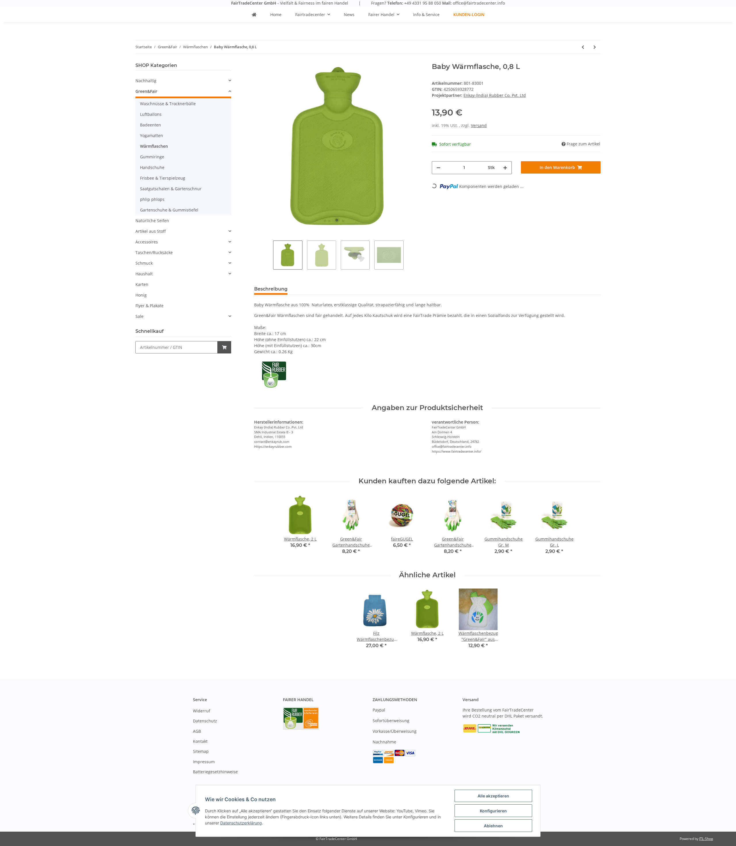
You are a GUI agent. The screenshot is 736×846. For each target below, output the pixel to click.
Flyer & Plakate (149, 305)
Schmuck (144, 263)
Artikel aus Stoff (150, 231)
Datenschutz (205, 721)
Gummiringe (152, 156)
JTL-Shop (706, 838)
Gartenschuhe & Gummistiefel (169, 210)
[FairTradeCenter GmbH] (254, 14)
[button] (183, 80)
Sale (139, 316)
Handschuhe (152, 167)
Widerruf (201, 711)
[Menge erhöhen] (505, 167)
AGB (197, 731)
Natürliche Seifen (152, 220)
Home (275, 14)
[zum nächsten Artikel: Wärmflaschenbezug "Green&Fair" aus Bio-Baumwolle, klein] (595, 47)
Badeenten (150, 125)
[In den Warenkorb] (224, 347)
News (349, 14)
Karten (141, 284)
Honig (141, 295)
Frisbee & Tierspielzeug (162, 178)
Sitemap (201, 751)
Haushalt (144, 273)
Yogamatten (151, 135)
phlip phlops (152, 199)
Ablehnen (493, 825)
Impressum (204, 761)
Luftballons (151, 114)
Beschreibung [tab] (271, 289)
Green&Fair (146, 91)
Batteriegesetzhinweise (215, 771)
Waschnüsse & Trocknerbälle (168, 103)
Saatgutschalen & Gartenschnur (171, 188)
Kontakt (200, 741)
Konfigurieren (493, 810)
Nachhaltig (145, 80)
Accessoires (146, 242)
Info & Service (426, 14)
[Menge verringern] (438, 167)
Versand (479, 125)
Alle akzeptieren (493, 795)
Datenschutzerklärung (241, 822)
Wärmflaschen (154, 146)
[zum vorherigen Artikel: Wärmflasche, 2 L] (583, 47)
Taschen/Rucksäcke (154, 252)
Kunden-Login (468, 14)
